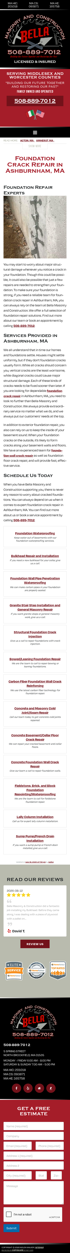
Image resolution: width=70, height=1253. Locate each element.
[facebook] (16, 1138)
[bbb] (51, 1138)
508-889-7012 (35, 101)
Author (51, 862)
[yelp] (28, 1138)
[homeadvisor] (39, 1138)
